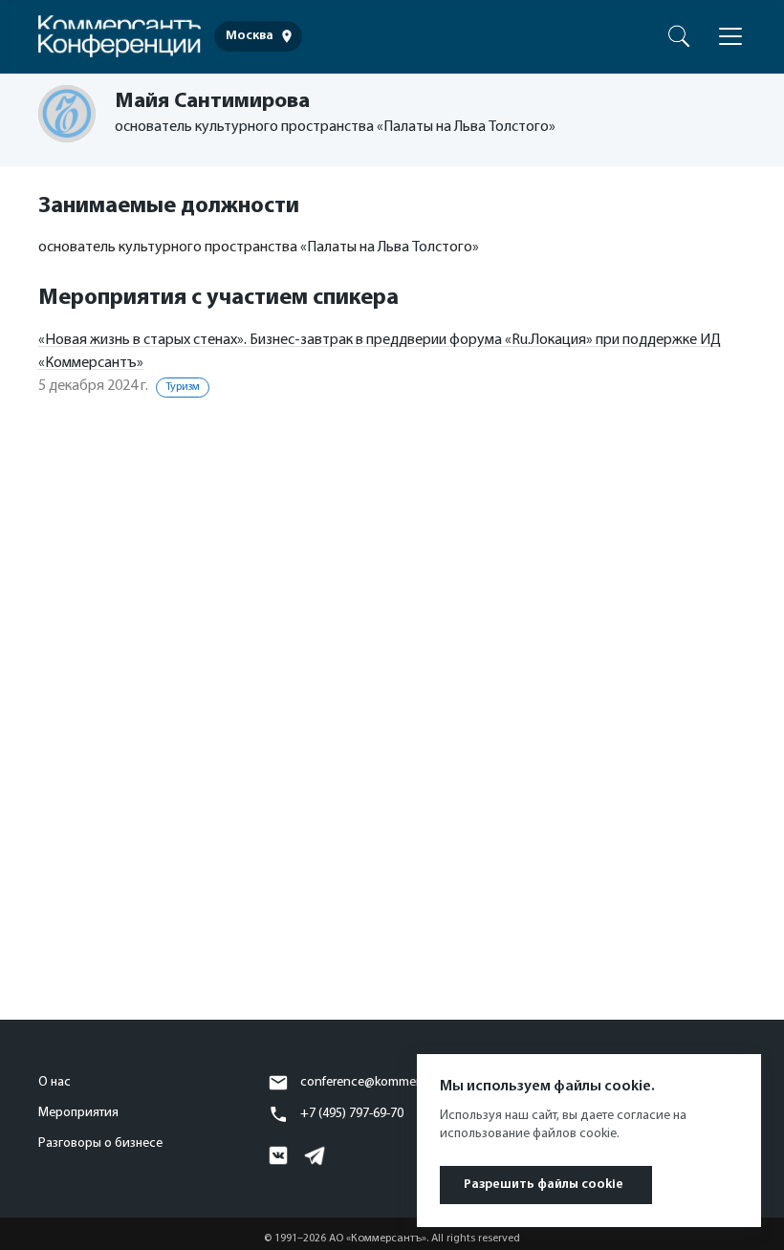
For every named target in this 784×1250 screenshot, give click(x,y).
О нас (54, 1082)
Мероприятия (78, 1113)
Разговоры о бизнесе (100, 1143)
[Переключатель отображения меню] (730, 36)
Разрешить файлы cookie (543, 1184)
